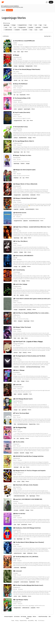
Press (27, 618)
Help (36, 620)
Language (29, 616)
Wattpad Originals (8, 616)
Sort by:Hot (47, 36)
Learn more (9, 10)
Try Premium (17, 616)
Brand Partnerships (43, 616)
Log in (51, 2)
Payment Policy (23, 620)
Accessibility (31, 620)
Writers (34, 616)
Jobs (49, 616)
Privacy (17, 620)
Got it (3, 10)
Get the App (23, 616)
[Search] (47, 2)
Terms (12, 620)
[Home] (23, 2)
